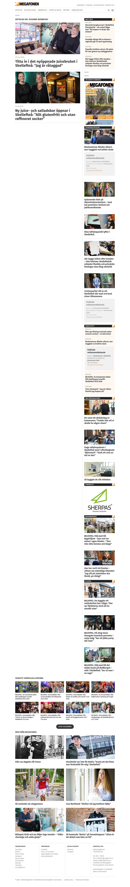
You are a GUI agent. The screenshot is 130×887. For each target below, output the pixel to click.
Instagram (70, 852)
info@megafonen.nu (104, 860)
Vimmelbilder (77, 10)
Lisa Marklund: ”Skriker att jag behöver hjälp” (88, 804)
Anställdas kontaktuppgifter (102, 863)
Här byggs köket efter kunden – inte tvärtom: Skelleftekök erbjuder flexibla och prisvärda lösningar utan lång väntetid (99, 263)
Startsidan (18, 849)
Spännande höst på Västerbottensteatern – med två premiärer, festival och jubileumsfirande (98, 203)
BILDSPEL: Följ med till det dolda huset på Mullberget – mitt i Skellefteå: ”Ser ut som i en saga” (98, 669)
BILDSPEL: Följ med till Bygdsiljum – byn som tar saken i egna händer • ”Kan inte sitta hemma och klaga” (98, 540)
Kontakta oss (109, 5)
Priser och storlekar (47, 852)
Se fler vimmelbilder (65, 726)
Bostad (66, 10)
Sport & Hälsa (55, 10)
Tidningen (89, 5)
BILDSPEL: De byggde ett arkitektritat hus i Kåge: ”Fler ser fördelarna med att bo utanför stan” (98, 604)
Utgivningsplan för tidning (49, 854)
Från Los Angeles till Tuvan (28, 762)
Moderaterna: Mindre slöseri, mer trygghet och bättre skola (98, 148)
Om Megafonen (98, 5)
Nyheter (18, 10)
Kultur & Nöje (30, 10)
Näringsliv (42, 10)
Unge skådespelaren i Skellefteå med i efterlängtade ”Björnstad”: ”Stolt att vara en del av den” (99, 451)
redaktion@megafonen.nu (104, 858)
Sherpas (86, 880)
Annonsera (81, 5)
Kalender (18, 863)
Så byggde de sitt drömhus (97, 479)
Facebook (70, 849)
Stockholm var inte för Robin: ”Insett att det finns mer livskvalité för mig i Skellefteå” (90, 763)
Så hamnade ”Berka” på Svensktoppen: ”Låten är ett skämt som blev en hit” (90, 835)
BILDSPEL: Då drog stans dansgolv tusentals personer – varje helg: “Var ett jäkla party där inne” (99, 637)
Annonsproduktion (47, 856)
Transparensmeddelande (94, 170)
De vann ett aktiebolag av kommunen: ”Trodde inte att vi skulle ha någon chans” (99, 420)
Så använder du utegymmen (29, 804)
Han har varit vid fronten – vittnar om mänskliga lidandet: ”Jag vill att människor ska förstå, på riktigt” (99, 572)
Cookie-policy (68, 880)
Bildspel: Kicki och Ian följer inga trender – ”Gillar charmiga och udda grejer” (39, 835)
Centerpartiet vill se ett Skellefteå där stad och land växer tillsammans (98, 294)
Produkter (44, 849)
